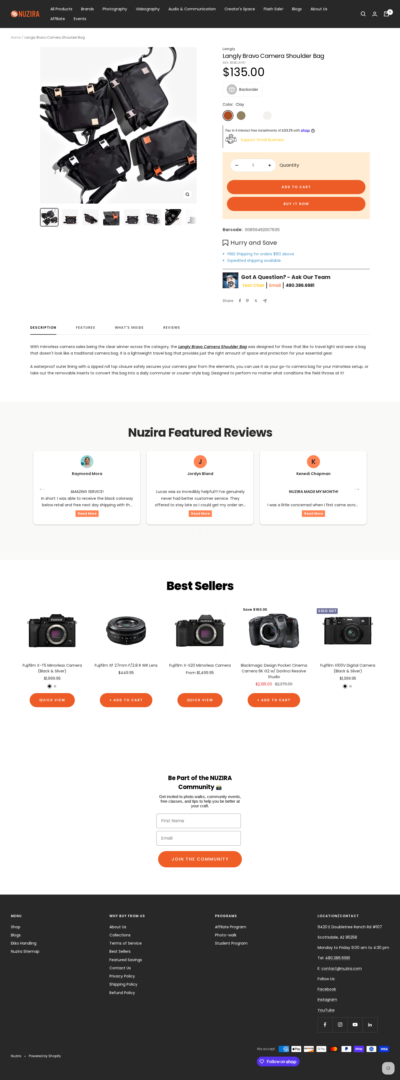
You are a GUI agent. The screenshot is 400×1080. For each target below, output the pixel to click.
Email (275, 285)
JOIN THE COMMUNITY (200, 859)
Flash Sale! (273, 9)
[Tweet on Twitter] (256, 301)
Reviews (171, 328)
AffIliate (57, 18)
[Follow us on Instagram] (340, 1024)
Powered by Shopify (45, 1056)
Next (357, 488)
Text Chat (253, 285)
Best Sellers (120, 951)
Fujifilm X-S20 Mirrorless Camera (200, 665)
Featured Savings (125, 960)
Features (85, 328)
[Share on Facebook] (240, 301)
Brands (87, 9)
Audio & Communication (192, 9)
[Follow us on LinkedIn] (369, 1024)
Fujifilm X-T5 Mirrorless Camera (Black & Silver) (52, 668)
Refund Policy (122, 992)
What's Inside (129, 328)
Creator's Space (239, 9)
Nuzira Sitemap (25, 951)
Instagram (327, 999)
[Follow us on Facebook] (325, 1024)
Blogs (297, 9)
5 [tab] (216, 534)
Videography (148, 9)
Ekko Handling (23, 943)
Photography (115, 9)
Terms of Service (125, 943)
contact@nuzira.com (341, 968)
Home (16, 37)
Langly (229, 48)
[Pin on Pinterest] (247, 301)
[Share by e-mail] (265, 301)
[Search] (363, 13)
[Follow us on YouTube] (354, 1024)
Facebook (327, 989)
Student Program (231, 943)
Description (43, 328)
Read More (87, 513)
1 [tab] (183, 534)
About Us (318, 9)
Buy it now (296, 203)
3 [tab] (200, 534)
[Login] (374, 14)
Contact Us (120, 968)
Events (80, 18)
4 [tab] (208, 534)
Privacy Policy (122, 976)
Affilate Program (230, 927)
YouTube (326, 1010)
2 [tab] (192, 534)
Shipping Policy (123, 984)
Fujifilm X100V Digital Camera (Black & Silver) (347, 668)
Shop (15, 927)
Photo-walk (225, 935)
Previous (43, 488)
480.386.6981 (300, 285)
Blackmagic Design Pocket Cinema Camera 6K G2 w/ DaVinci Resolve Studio (274, 671)
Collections (120, 935)
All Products (61, 9)
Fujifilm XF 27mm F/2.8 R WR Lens (126, 665)
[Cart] (386, 13)
